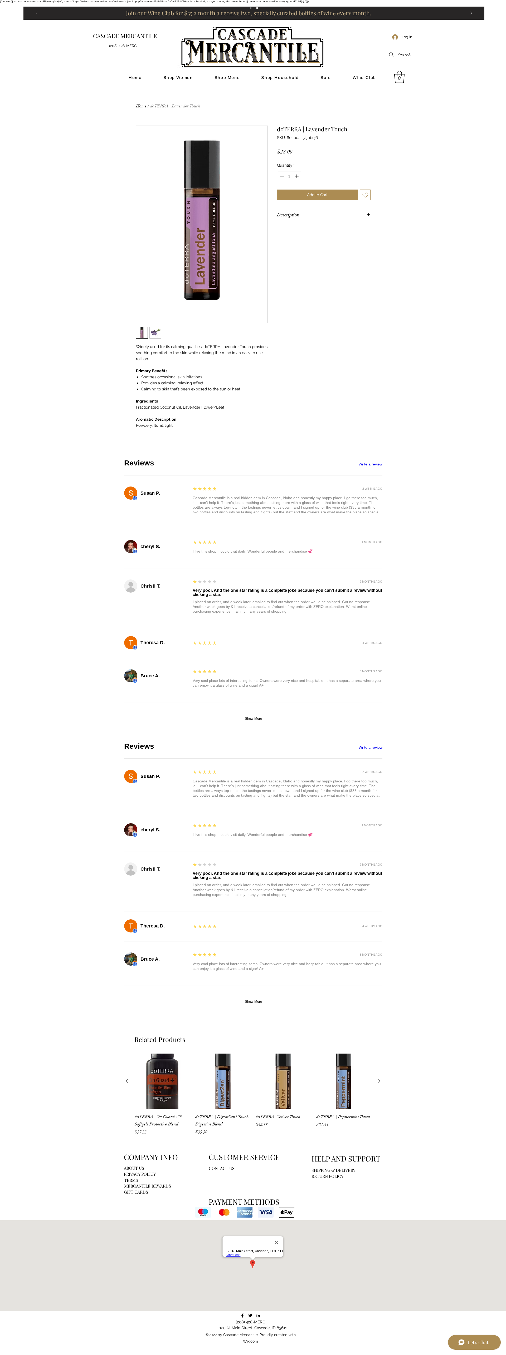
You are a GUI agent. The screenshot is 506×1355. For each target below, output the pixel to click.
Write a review (370, 464)
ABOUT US (134, 1168)
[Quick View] (162, 1081)
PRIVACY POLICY (140, 1174)
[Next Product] (379, 1081)
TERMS (131, 1180)
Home (141, 106)
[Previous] (36, 13)
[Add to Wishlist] (365, 195)
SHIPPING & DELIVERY (333, 1170)
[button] (399, 77)
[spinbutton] (289, 176)
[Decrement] (281, 176)
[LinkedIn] (258, 1315)
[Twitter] (250, 1315)
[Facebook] (242, 1315)
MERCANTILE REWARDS (147, 1186)
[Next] (471, 13)
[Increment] (297, 176)
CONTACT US (222, 1168)
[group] (253, 1094)
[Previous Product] (127, 1081)
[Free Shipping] (250, 8)
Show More (253, 719)
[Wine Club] (257, 8)
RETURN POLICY (327, 1176)
